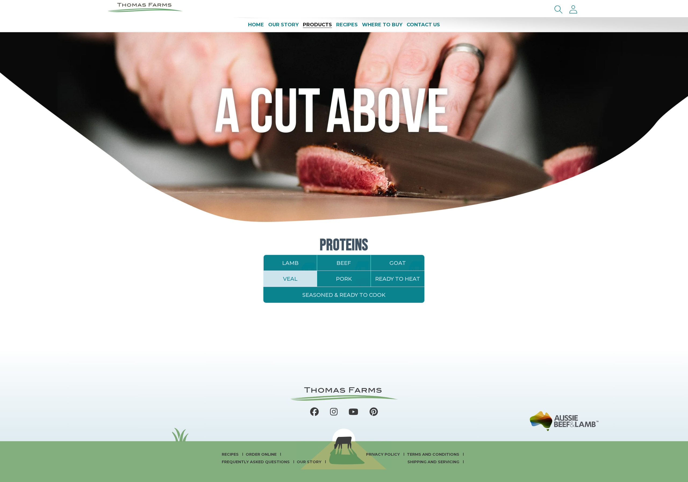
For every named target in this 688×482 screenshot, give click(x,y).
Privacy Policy (383, 454)
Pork (344, 279)
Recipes (231, 454)
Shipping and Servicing (433, 461)
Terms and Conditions (433, 454)
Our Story (309, 461)
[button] (558, 9)
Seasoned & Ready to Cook (343, 295)
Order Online (262, 454)
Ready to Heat (397, 279)
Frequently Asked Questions (256, 461)
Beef (343, 263)
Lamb (290, 263)
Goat (397, 263)
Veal (290, 279)
